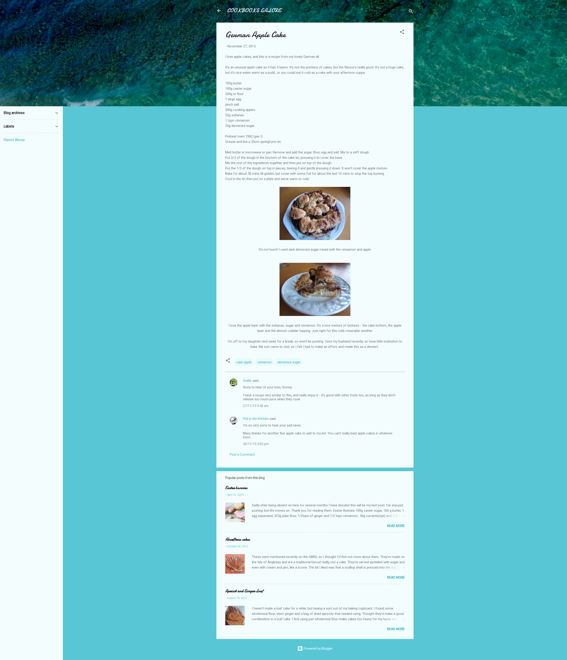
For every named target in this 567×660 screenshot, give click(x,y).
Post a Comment (242, 455)
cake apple (244, 362)
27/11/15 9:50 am (256, 406)
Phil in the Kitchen (256, 419)
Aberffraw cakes (237, 539)
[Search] (411, 12)
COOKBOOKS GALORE (254, 10)
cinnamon (264, 362)
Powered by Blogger (318, 648)
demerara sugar (289, 362)
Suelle (247, 381)
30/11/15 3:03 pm (256, 444)
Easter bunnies (236, 488)
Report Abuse (14, 140)
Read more (396, 526)
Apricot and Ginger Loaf (244, 591)
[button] (402, 32)
